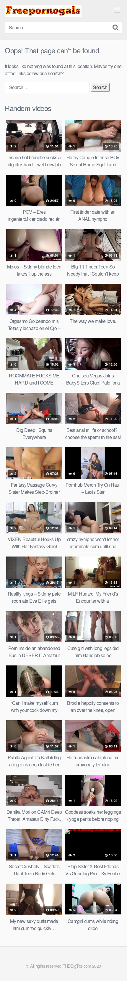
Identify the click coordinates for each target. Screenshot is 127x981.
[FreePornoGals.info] (43, 11)
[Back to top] (116, 968)
